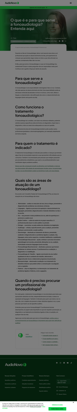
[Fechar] (73, 402)
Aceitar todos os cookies (57, 408)
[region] (38, 406)
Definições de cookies (57, 404)
